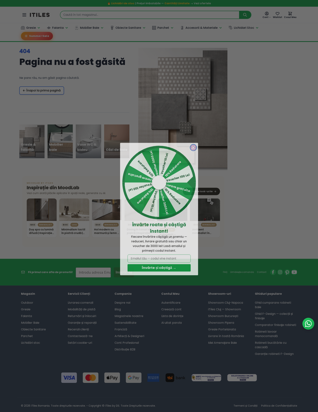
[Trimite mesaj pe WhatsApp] (308, 324)
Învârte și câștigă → (159, 264)
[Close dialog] (193, 144)
